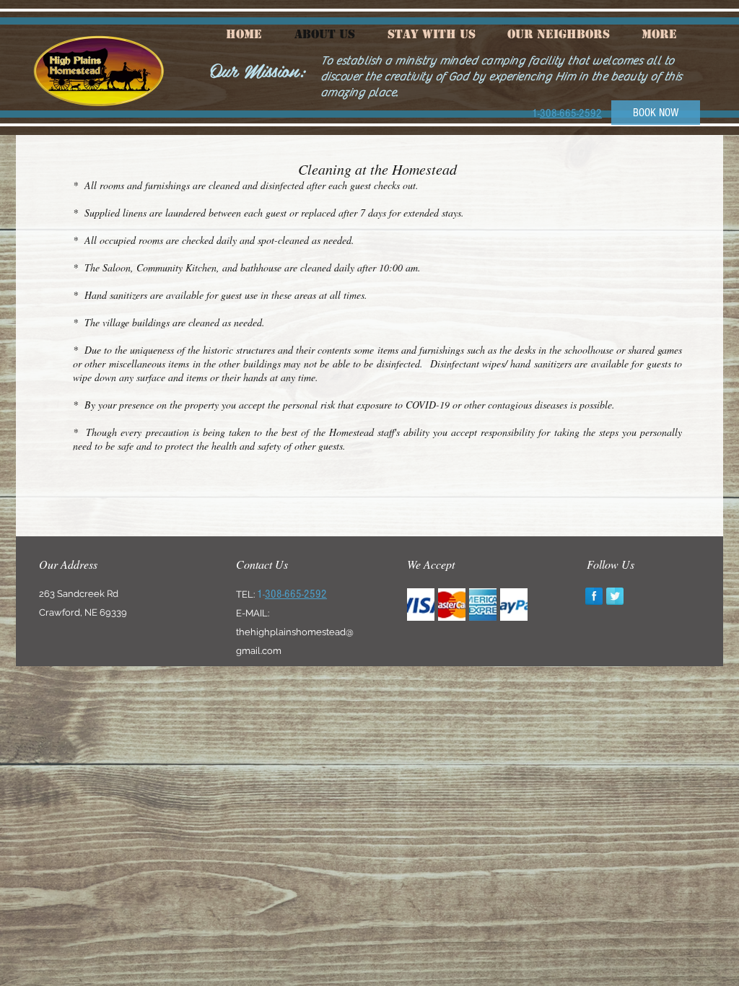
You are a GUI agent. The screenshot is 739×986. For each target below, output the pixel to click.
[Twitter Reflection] (615, 596)
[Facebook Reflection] (594, 596)
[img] (420, 604)
